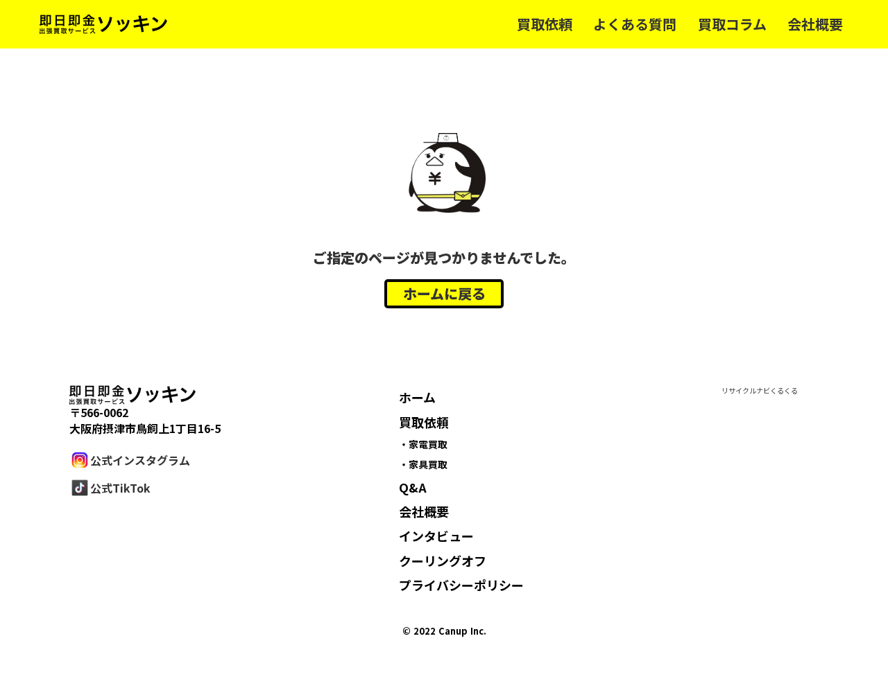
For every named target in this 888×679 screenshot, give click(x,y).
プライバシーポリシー (461, 585)
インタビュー (436, 536)
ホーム (417, 397)
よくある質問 (634, 24)
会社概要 (815, 24)
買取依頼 (544, 24)
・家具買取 (423, 464)
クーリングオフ (442, 561)
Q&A (413, 487)
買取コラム (732, 24)
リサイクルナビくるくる (760, 391)
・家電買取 (423, 444)
